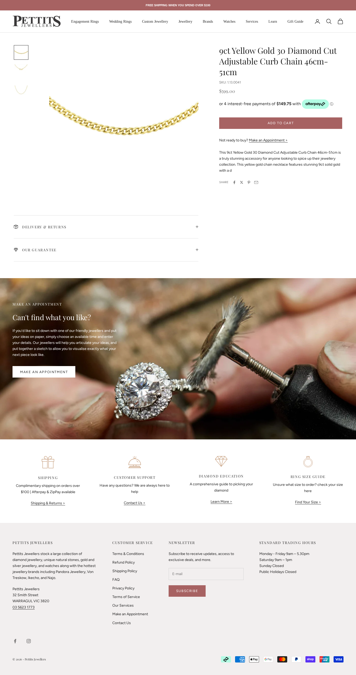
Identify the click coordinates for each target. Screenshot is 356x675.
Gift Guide (295, 21)
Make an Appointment (44, 372)
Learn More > (221, 501)
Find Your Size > (308, 502)
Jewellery (185, 21)
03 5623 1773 (24, 607)
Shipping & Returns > (48, 503)
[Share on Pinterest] (249, 182)
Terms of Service (126, 597)
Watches (229, 21)
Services (252, 21)
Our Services (123, 605)
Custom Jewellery (155, 21)
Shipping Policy (124, 571)
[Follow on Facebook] (15, 641)
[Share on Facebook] (234, 182)
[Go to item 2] (21, 71)
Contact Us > (134, 503)
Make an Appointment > (268, 140)
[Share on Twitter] (242, 182)
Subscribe (187, 591)
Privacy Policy (123, 588)
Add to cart (281, 123)
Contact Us (121, 623)
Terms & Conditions (128, 554)
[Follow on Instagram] (28, 641)
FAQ (116, 579)
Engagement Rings (85, 21)
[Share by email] (256, 182)
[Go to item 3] (21, 90)
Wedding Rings (120, 21)
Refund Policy (123, 562)
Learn (272, 21)
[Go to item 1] (21, 52)
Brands (208, 21)
